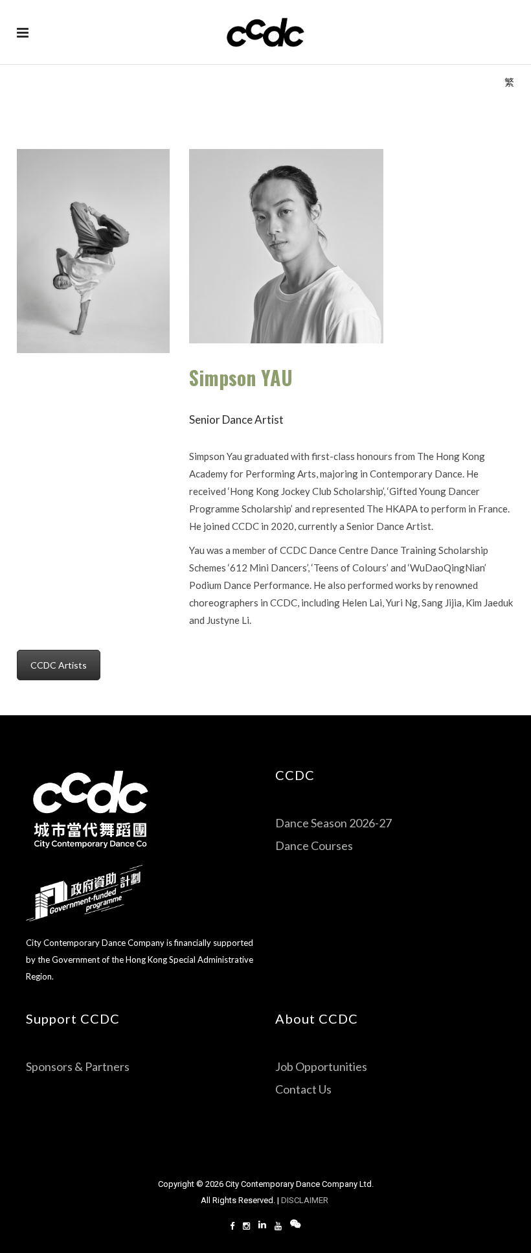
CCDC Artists (58, 665)
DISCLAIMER (305, 1200)
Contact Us (303, 1089)
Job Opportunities (321, 1066)
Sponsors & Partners (78, 1066)
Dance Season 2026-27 (333, 823)
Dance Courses (314, 845)
